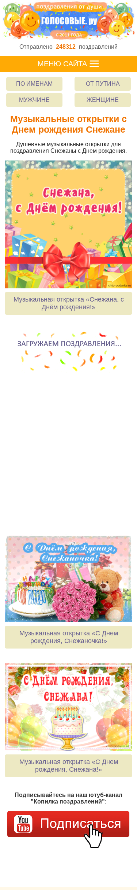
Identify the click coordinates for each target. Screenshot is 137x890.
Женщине (103, 100)
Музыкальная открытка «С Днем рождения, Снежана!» (68, 765)
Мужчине (34, 100)
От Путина (103, 84)
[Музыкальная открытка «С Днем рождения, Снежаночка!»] (68, 578)
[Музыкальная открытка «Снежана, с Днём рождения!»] (68, 224)
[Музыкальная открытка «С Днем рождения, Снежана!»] (68, 707)
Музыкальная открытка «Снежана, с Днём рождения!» (69, 303)
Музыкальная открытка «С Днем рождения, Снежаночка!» (68, 637)
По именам (34, 84)
